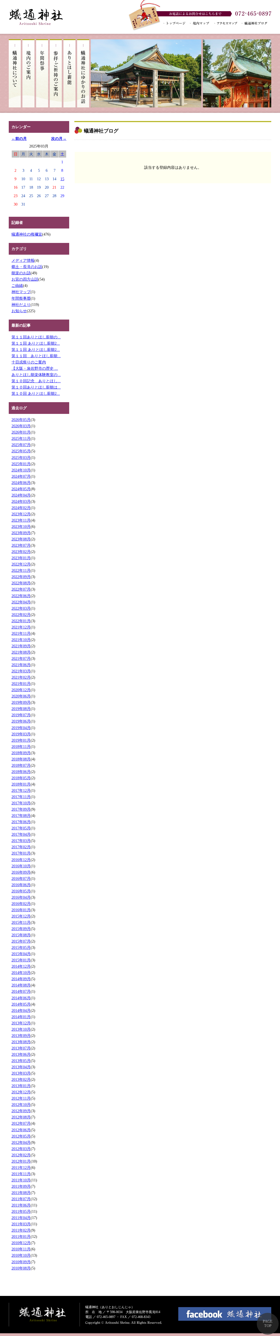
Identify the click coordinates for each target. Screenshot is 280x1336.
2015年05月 (21, 947)
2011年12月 (21, 1167)
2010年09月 (21, 1262)
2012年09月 (21, 1111)
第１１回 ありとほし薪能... (36, 356)
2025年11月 (21, 438)
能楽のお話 (21, 273)
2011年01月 (21, 1236)
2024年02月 (21, 507)
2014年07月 (21, 991)
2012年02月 (21, 1155)
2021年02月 (21, 677)
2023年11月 (21, 520)
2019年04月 (21, 728)
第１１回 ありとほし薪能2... (35, 343)
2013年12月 (21, 1023)
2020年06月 (21, 696)
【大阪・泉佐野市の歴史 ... (34, 368)
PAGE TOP (268, 1323)
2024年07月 (21, 476)
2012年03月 (21, 1149)
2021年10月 (21, 639)
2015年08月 (21, 935)
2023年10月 (21, 526)
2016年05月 (21, 891)
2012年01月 (21, 1161)
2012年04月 (21, 1142)
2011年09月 (21, 1186)
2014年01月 (21, 1017)
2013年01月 (21, 1086)
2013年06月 (21, 1054)
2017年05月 (21, 828)
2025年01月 (21, 464)
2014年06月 (21, 998)
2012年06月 (21, 1130)
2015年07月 (21, 941)
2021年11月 (21, 633)
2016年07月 (21, 878)
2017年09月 (21, 809)
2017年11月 (21, 797)
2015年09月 (21, 928)
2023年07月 (21, 545)
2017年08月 (21, 815)
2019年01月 (21, 740)
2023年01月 (21, 558)
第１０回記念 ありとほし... (36, 381)
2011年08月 (21, 1192)
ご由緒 (17, 285)
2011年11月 (21, 1174)
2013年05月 (21, 1060)
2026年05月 (21, 419)
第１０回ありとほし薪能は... (36, 387)
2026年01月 (21, 432)
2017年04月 (21, 834)
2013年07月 (21, 1048)
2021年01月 (21, 683)
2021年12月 (21, 627)
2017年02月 (21, 847)
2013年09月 (21, 1035)
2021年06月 (21, 665)
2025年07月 (21, 445)
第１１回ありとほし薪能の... (36, 337)
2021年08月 (21, 652)
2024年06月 (21, 482)
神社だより (21, 304)
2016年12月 (21, 859)
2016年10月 (21, 866)
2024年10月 (21, 470)
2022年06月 (21, 596)
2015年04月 (21, 954)
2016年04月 (21, 897)
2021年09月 (21, 646)
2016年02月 (21, 903)
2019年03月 (21, 734)
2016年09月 (21, 872)
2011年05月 (21, 1211)
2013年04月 (21, 1067)
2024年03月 (21, 501)
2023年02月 (21, 551)
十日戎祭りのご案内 (28, 362)
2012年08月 (21, 1117)
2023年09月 (21, 533)
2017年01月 (21, 853)
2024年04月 (21, 495)
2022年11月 (21, 570)
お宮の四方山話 (24, 279)
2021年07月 (21, 658)
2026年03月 (21, 426)
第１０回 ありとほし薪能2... (35, 393)
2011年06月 (21, 1205)
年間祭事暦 (21, 298)
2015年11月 (21, 922)
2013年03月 (21, 1073)
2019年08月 (21, 708)
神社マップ (21, 292)
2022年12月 (21, 564)
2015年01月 (21, 960)
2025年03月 (21, 457)
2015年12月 (21, 916)
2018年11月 (21, 746)
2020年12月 (21, 690)
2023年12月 (21, 514)
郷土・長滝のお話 (26, 266)
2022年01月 (21, 621)
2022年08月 (21, 583)
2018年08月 (21, 759)
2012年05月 (21, 1136)
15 (62, 179)
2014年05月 (21, 1004)
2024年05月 (21, 489)
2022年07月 (21, 589)
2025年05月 (21, 451)
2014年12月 (21, 966)
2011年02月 (21, 1230)
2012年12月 (21, 1092)
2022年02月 (21, 614)
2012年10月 (21, 1104)
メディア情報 (22, 260)
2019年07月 (21, 715)
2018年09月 (21, 753)
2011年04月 (21, 1217)
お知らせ (19, 311)
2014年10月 (21, 972)
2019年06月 (21, 721)
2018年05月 (21, 778)
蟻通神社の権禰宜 (26, 234)
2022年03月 (21, 608)
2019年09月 (21, 702)
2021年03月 (21, 671)
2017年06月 (21, 822)
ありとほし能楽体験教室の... (36, 374)
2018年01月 (21, 784)
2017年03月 (21, 840)
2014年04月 (21, 1010)
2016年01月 (21, 910)
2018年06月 (21, 771)
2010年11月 (21, 1249)
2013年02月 (21, 1079)
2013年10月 (21, 1029)
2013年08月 (21, 1042)
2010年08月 (21, 1268)
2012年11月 (21, 1098)
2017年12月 (21, 790)
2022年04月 (21, 602)
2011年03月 (21, 1224)
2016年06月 (21, 885)
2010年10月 (21, 1255)
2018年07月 (21, 765)
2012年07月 (21, 1123)
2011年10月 (21, 1180)
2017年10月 (21, 803)
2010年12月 (21, 1243)
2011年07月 (21, 1199)
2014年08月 (21, 985)
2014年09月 (21, 979)
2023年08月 (21, 539)
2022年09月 (21, 576)
